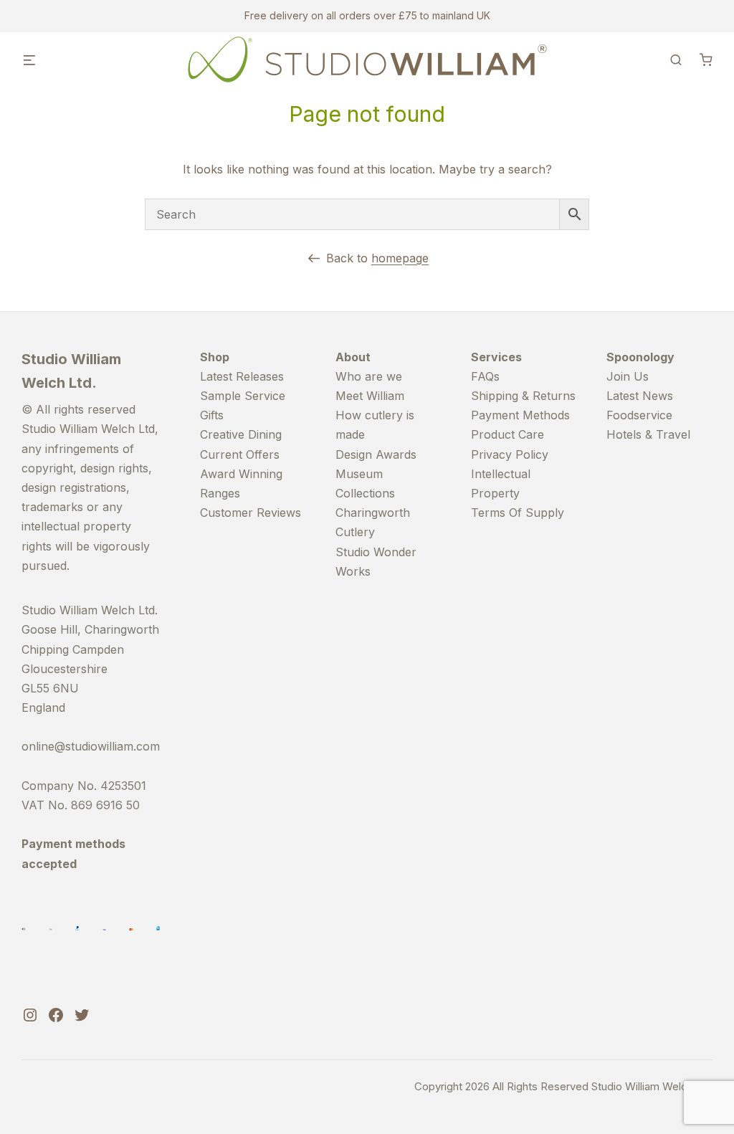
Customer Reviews (250, 512)
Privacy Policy (509, 454)
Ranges (220, 493)
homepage (400, 258)
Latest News (639, 396)
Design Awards (375, 454)
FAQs (485, 376)
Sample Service (242, 396)
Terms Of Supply (517, 512)
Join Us (627, 376)
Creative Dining (241, 434)
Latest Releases (242, 376)
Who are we (368, 376)
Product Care (507, 434)
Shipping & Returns (523, 396)
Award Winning (241, 474)
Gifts (212, 415)
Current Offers (240, 454)
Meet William (369, 396)
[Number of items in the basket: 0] (706, 59)
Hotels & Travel (648, 434)
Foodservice (639, 415)
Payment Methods (520, 415)
